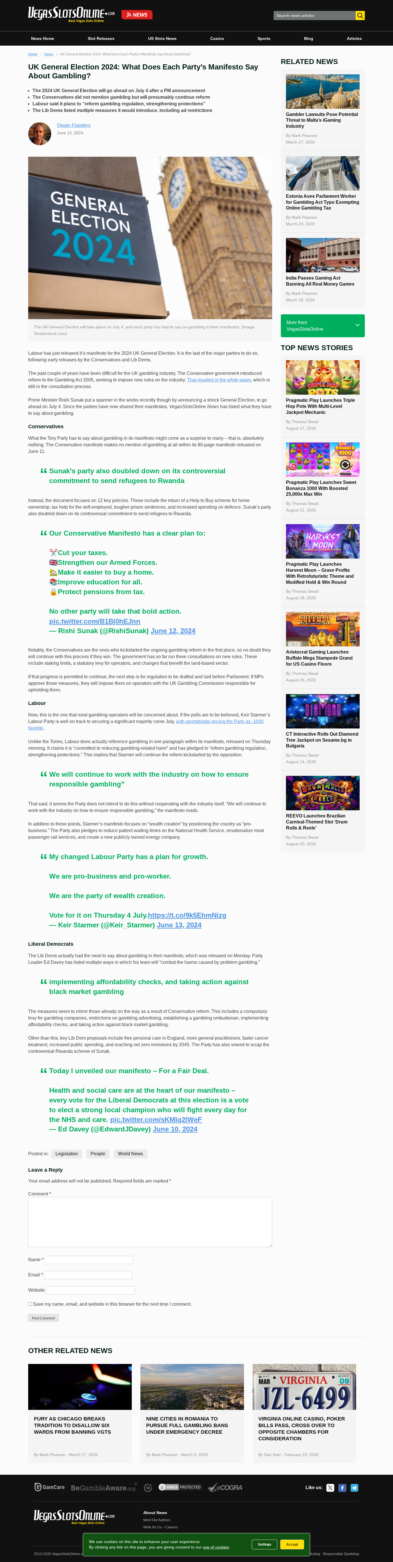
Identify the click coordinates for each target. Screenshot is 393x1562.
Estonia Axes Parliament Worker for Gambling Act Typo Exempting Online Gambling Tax (322, 202)
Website (36, 1290)
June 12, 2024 (173, 631)
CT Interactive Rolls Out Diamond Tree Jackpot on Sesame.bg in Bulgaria (322, 740)
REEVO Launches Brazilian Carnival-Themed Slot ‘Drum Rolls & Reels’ (317, 821)
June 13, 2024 (179, 925)
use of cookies (216, 1547)
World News (130, 1153)
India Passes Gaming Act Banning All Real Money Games (320, 281)
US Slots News (162, 38)
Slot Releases (101, 38)
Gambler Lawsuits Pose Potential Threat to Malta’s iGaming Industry (322, 120)
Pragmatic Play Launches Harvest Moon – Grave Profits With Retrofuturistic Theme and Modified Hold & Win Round (320, 573)
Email (35, 1274)
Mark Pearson (304, 135)
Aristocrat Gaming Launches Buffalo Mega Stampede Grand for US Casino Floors (319, 658)
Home (33, 54)
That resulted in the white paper (219, 379)
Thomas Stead (305, 421)
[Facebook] (342, 1488)
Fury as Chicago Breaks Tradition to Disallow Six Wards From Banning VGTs (72, 1425)
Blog (308, 38)
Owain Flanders (74, 125)
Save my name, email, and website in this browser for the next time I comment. (112, 1304)
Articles (354, 38)
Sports (263, 38)
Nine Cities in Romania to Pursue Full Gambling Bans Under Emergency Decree (187, 1425)
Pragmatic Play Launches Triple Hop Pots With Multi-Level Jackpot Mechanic (320, 406)
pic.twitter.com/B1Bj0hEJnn (94, 621)
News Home (42, 38)
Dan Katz (272, 1454)
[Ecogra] (225, 1488)
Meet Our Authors (156, 1520)
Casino (217, 38)
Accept (292, 1544)
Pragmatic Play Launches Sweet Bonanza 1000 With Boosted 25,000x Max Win (321, 488)
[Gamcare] (49, 1488)
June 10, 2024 (175, 1129)
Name (35, 1259)
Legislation (67, 1153)
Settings (264, 1544)
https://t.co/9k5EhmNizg (187, 915)
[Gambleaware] (104, 1487)
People (98, 1153)
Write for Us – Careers (160, 1527)
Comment (39, 1193)
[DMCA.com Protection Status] (180, 1488)
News (48, 54)
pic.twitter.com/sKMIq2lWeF (156, 1119)
